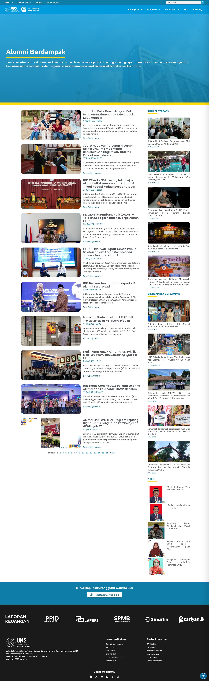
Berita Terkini (24, 2)
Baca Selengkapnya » (92, 138)
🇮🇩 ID (7, 2)
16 (107, 452)
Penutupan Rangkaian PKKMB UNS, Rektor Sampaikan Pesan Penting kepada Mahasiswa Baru (169, 213)
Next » (113, 452)
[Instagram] (118, 676)
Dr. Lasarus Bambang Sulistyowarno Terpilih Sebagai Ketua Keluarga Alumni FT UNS (111, 218)
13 (95, 452)
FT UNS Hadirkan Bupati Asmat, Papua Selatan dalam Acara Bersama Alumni (109, 252)
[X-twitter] (96, 676)
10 (83, 452)
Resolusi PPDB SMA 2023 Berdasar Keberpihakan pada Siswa (178, 545)
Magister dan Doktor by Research (178, 506)
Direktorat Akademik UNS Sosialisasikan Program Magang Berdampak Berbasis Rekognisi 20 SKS (169, 467)
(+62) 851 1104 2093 (18, 659)
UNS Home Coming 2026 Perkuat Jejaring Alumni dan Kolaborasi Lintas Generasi (111, 387)
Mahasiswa (170, 9)
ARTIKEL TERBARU (158, 111)
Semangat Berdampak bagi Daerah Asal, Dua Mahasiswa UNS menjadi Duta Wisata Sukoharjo (169, 431)
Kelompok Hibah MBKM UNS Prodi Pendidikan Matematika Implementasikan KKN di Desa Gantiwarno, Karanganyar (169, 395)
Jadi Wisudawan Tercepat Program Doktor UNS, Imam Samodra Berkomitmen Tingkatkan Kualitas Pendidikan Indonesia (108, 150)
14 (99, 452)
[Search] (202, 2)
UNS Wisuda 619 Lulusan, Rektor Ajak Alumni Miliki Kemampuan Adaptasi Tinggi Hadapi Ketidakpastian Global (109, 183)
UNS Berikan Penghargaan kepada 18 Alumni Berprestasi (109, 285)
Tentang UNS (132, 9)
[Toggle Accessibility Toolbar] (203, 676)
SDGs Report (53, 2)
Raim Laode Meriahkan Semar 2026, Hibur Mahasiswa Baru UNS (169, 247)
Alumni (38, 2)
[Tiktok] (112, 676)
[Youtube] (101, 676)
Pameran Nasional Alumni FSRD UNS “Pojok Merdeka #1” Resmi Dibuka (108, 319)
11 (87, 452)
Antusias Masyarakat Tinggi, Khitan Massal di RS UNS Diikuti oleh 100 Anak (169, 325)
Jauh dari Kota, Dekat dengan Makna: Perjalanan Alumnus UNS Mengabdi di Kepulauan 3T (109, 114)
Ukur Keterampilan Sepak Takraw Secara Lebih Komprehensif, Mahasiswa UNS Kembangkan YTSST (169, 177)
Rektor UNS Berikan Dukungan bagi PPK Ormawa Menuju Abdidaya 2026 (169, 142)
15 (103, 452)
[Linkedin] (107, 676)
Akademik (152, 9)
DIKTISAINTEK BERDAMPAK (164, 293)
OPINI (151, 479)
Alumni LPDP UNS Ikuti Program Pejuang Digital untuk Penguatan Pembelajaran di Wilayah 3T (110, 423)
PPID (186, 9)
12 (91, 452)
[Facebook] (91, 676)
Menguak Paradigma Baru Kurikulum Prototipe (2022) (178, 562)
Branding (197, 9)
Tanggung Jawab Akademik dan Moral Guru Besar (178, 526)
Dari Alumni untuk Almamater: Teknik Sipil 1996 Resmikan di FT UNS (110, 355)
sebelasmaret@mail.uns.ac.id (19, 653)
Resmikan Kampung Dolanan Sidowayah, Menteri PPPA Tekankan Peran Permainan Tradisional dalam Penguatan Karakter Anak (169, 282)
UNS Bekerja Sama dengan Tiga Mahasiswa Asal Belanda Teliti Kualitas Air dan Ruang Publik (169, 360)
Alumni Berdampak (36, 51)
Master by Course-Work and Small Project (178, 488)
